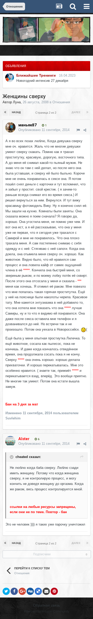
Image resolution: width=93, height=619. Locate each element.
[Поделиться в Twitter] (6, 591)
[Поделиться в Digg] (30, 591)
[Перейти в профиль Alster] (10, 441)
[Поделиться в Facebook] (14, 591)
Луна (17, 102)
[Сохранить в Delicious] (38, 591)
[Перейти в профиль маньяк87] (10, 127)
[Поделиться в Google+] (22, 591)
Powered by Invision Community (46, 611)
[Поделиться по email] (46, 591)
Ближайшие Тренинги (36, 75)
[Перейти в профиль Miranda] (9, 77)
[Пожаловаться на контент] (78, 130)
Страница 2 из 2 (46, 112)
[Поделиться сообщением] (84, 130)
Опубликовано (43, 130)
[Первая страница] (5, 112)
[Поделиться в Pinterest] (54, 591)
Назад (16, 112)
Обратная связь (46, 605)
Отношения (61, 102)
